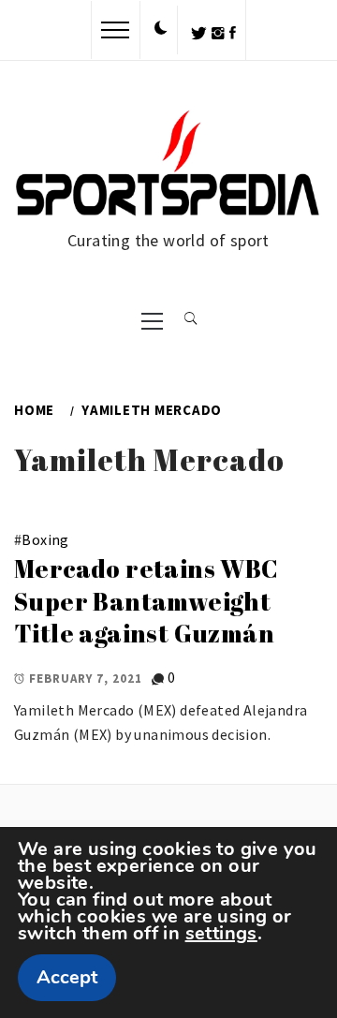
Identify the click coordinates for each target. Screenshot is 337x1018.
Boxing (45, 539)
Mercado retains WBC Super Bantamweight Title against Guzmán (146, 601)
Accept (67, 977)
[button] (161, 29)
